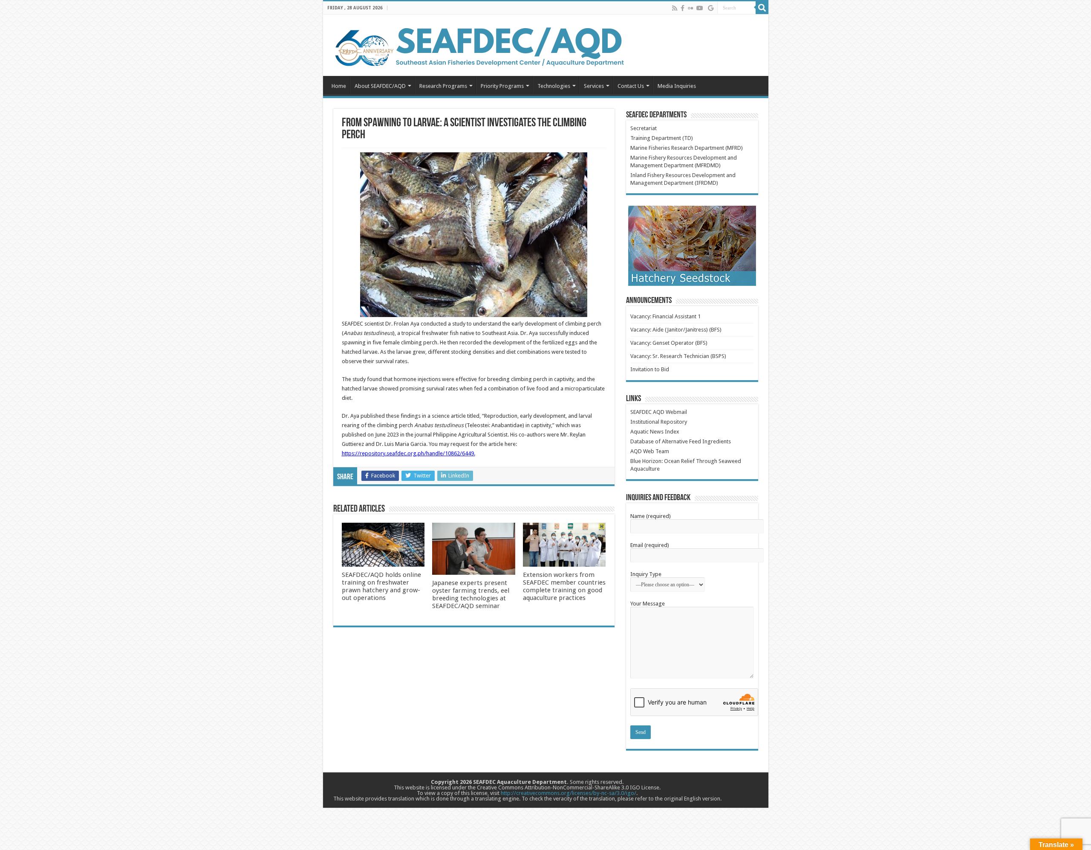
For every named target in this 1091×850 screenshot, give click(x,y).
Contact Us (631, 86)
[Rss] (674, 8)
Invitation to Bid (649, 369)
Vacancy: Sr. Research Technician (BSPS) (678, 356)
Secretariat (643, 128)
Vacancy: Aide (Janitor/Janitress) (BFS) (676, 329)
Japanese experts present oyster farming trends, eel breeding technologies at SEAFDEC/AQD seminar (470, 594)
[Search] (762, 7)
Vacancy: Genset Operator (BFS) (668, 343)
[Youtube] (700, 8)
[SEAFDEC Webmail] (710, 8)
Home (339, 86)
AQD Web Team (649, 451)
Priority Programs (502, 86)
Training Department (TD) (661, 138)
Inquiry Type (645, 574)
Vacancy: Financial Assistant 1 (665, 316)
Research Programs (443, 86)
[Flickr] (690, 8)
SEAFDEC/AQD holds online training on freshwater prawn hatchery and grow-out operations (381, 586)
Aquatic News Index (654, 431)
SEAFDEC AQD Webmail (658, 412)
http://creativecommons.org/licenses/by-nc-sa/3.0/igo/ (568, 793)
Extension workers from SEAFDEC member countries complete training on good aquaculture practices (564, 586)
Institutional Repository (658, 422)
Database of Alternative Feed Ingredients (680, 441)
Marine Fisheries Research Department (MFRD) (686, 148)
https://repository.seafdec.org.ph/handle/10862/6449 (408, 453)
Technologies (553, 86)
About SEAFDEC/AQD (380, 86)
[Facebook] (682, 8)
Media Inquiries (677, 86)
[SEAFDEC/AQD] (478, 45)
